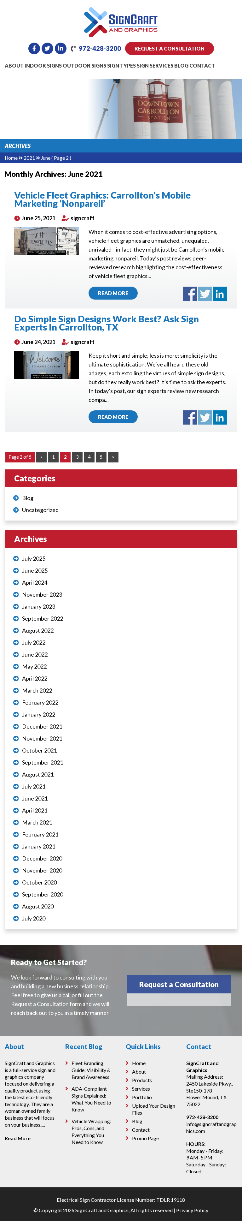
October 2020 (39, 882)
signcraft (82, 218)
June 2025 (35, 570)
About (14, 65)
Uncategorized (40, 509)
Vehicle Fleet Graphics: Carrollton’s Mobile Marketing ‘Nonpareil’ (102, 199)
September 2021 (42, 762)
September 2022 (42, 618)
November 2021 (42, 738)
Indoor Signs (43, 65)
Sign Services (155, 65)
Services (141, 1089)
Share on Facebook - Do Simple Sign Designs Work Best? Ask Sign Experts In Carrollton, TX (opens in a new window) (190, 417)
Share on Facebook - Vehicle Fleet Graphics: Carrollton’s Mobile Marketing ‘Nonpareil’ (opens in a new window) (190, 294)
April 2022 (34, 678)
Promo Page (145, 1138)
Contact (202, 65)
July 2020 (33, 918)
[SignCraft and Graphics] (121, 11)
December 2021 (42, 726)
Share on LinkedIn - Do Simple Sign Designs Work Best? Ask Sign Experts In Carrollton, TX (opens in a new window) (220, 417)
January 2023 (38, 606)
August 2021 (38, 774)
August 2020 (38, 906)
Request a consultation (170, 48)
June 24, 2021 (37, 341)
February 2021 (40, 834)
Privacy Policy (192, 1210)
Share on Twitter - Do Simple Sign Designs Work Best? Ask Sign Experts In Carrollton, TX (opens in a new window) (205, 417)
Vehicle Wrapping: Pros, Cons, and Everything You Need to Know (91, 1131)
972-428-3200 (100, 48)
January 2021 (38, 846)
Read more (113, 293)
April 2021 (34, 810)
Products (142, 1080)
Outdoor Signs (84, 65)
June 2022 (35, 654)
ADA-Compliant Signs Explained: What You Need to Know (91, 1099)
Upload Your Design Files (153, 1109)
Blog (181, 65)
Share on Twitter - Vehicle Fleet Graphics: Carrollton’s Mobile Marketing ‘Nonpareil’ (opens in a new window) (205, 294)
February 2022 (40, 702)
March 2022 (37, 690)
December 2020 (42, 858)
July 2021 (33, 786)
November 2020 (42, 870)
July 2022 (33, 642)
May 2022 (34, 666)
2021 (29, 158)
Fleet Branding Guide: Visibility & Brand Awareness (91, 1070)
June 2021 (35, 798)
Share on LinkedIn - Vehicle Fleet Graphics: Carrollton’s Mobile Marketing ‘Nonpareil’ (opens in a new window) (220, 294)
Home (11, 158)
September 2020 (42, 894)
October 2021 (39, 750)
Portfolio (142, 1097)
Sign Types (121, 65)
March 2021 (37, 822)
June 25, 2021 (37, 218)
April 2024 (34, 582)
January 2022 (38, 714)
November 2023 (42, 594)
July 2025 (33, 558)
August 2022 (38, 630)
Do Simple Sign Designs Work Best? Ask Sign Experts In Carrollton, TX (106, 322)
